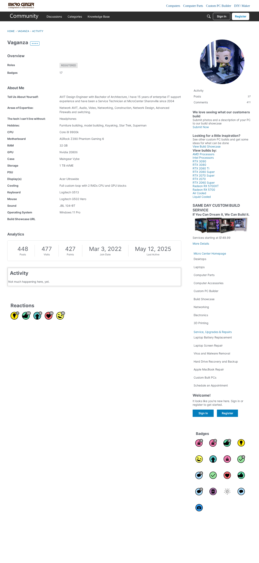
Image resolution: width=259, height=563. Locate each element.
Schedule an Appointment (211, 385)
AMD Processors (203, 154)
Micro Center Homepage (210, 253)
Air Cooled (199, 193)
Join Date (105, 254)
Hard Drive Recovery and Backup (216, 361)
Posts (23, 254)
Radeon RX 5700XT (206, 186)
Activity (199, 90)
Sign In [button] (203, 413)
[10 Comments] (199, 491)
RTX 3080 (199, 164)
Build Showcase (204, 299)
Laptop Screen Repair (208, 345)
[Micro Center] (24, 16)
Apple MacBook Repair (209, 369)
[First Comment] (241, 491)
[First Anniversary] (227, 459)
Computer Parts (204, 275)
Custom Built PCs (205, 377)
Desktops (200, 259)
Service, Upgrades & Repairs (213, 332)
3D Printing (201, 323)
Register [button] (227, 413)
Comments (222, 102)
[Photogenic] (199, 508)
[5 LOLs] (199, 459)
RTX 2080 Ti (201, 168)
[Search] (208, 16)
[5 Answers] (241, 459)
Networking (201, 307)
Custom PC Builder (206, 291)
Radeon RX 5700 (204, 189)
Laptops (199, 267)
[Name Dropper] (213, 491)
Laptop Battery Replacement (213, 337)
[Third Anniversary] (199, 443)
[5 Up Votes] (213, 459)
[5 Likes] (241, 475)
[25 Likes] (227, 443)
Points (70, 254)
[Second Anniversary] (213, 443)
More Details (201, 243)
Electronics (201, 315)
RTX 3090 (199, 161)
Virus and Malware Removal (212, 353)
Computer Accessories (208, 283)
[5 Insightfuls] (241, 443)
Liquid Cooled (202, 196)
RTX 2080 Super (204, 171)
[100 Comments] (199, 475)
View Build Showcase (207, 146)
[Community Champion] (227, 491)
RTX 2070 (199, 179)
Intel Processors (203, 157)
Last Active (153, 254)
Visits (47, 254)
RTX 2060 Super (204, 182)
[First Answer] (213, 475)
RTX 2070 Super (203, 175)
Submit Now (201, 127)
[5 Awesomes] (227, 475)
